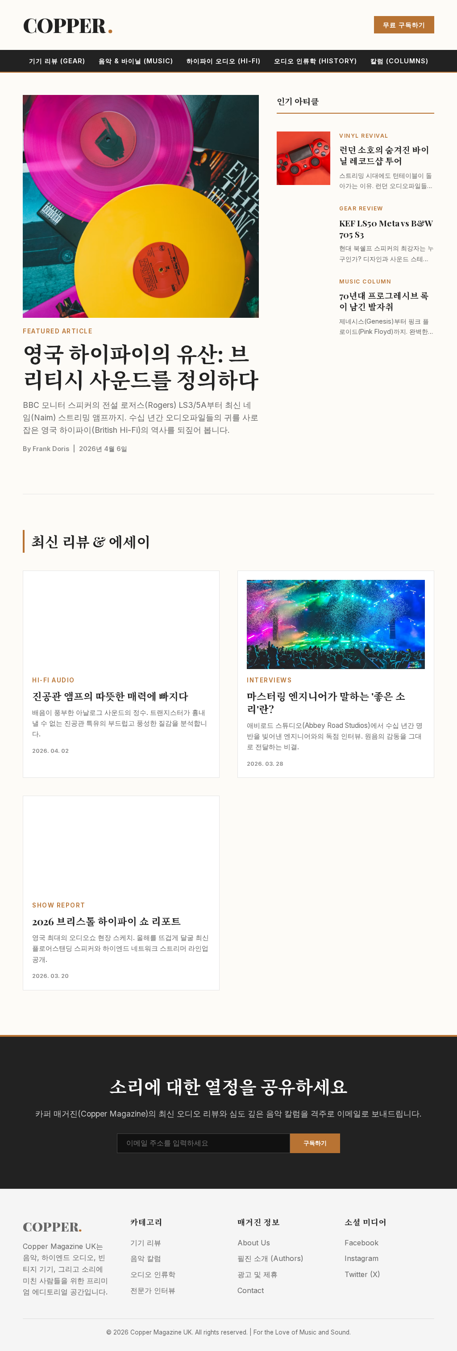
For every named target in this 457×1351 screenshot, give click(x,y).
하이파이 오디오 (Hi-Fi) (224, 61)
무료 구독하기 (404, 25)
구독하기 (315, 1143)
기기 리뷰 (145, 1242)
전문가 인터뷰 (152, 1290)
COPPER (67, 25)
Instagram (361, 1258)
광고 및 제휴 (257, 1274)
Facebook (361, 1242)
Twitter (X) (362, 1274)
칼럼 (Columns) (399, 61)
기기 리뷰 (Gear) (57, 61)
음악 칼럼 (145, 1258)
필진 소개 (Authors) (270, 1258)
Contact (250, 1290)
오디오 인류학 (152, 1274)
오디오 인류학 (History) (315, 61)
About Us (253, 1242)
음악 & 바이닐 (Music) (136, 61)
